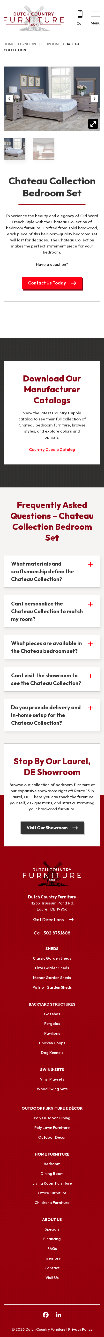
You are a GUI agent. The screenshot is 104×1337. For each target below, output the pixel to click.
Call (79, 23)
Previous (9, 98)
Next (94, 98)
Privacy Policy (80, 1329)
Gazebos (52, 1013)
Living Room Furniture (52, 1183)
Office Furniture (52, 1192)
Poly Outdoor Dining (52, 1117)
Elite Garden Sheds (52, 967)
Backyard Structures (52, 1004)
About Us (52, 1219)
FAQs (52, 1248)
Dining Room (52, 1173)
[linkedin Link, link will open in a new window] (58, 1315)
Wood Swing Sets (52, 1088)
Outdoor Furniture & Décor (52, 1108)
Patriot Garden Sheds (52, 987)
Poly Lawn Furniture (52, 1127)
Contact (52, 1267)
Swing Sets (52, 1069)
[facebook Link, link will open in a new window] (46, 1315)
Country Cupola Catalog (52, 449)
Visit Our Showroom (47, 827)
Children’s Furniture (52, 1202)
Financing (52, 1238)
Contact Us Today (47, 283)
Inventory (52, 1258)
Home (9, 44)
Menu (95, 23)
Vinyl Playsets (52, 1079)
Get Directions (48, 919)
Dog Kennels (52, 1052)
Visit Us (52, 1277)
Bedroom (50, 44)
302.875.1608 (57, 933)
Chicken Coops (52, 1042)
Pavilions (52, 1033)
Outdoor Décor (52, 1137)
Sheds (52, 948)
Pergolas (52, 1023)
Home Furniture (52, 1154)
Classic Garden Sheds (52, 958)
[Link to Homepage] (52, 874)
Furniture (27, 44)
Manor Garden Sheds (52, 977)
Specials (52, 1229)
